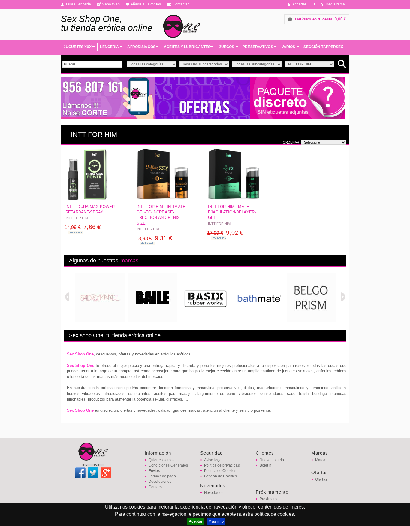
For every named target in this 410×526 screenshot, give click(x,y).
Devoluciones (160, 481)
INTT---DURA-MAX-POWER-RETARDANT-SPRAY (90, 209)
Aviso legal (213, 460)
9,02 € (225, 232)
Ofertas (321, 479)
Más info (216, 521)
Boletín (265, 465)
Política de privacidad (222, 465)
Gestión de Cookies (220, 476)
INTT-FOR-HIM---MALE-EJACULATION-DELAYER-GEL (232, 212)
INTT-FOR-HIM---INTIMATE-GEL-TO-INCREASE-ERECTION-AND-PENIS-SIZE (162, 214)
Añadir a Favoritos (146, 4)
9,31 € (154, 238)
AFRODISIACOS (141, 47)
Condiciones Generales (168, 465)
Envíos (154, 471)
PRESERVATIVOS (258, 47)
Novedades (213, 493)
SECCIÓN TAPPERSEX (323, 47)
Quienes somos (162, 460)
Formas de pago (162, 476)
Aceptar (196, 521)
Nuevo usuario (272, 460)
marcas (129, 261)
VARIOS (288, 47)
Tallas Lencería (78, 4)
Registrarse (335, 4)
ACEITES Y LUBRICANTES (187, 47)
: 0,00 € (320, 19)
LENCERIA (109, 47)
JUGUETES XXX (78, 47)
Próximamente (272, 499)
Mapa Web (111, 4)
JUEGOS (226, 47)
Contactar (181, 4)
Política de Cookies (220, 471)
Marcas (321, 460)
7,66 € (83, 227)
